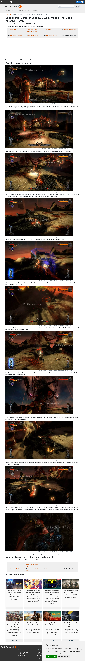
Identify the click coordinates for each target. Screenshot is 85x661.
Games (38, 658)
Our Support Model (22, 653)
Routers (18, 1)
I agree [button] (48, 656)
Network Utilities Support (24, 652)
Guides (11, 14)
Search (77, 6)
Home (6, 14)
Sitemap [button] (35, 10)
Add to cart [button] (79, 1)
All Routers (39, 655)
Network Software (41, 653)
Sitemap (41, 1)
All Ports (39, 657)
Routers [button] (8, 10)
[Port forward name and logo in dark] (13, 6)
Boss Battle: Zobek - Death (16, 35)
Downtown (48, 29)
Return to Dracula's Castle (70, 29)
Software (29, 1)
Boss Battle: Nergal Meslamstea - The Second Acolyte (32, 31)
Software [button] (21, 10)
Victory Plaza (13, 29)
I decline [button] (54, 656)
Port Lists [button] (14, 10)
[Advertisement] (42, 48)
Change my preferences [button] (63, 656)
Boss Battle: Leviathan (51, 35)
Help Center (35, 1)
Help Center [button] (28, 10)
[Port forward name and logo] (7, 1)
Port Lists (23, 1)
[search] (45, 1)
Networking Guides (22, 655)
